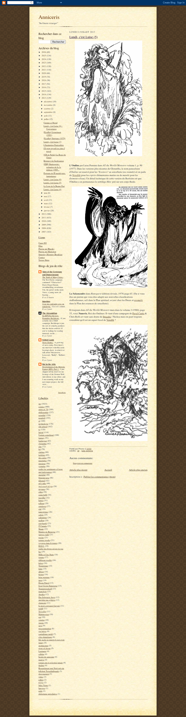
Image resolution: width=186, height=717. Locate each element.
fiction (41, 574)
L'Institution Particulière (54, 145)
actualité (42, 415)
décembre (48, 101)
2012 (44, 214)
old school (43, 426)
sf (39, 420)
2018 (44, 80)
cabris (41, 514)
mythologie (43, 423)
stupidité (42, 474)
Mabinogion (44, 614)
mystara (42, 489)
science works (44, 540)
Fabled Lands (48, 339)
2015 (44, 91)
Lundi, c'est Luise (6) (52, 179)
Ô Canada (43, 526)
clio (40, 446)
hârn (40, 568)
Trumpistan (43, 565)
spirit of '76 (43, 409)
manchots (42, 591)
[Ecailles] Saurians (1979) (54, 138)
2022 (44, 66)
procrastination (45, 628)
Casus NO (43, 243)
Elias (41, 246)
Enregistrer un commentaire (82, 463)
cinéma (42, 452)
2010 (44, 221)
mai (46, 196)
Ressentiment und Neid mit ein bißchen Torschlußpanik (51, 669)
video (41, 676)
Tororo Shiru (44, 260)
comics (41, 406)
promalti (138, 300)
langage (42, 688)
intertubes (43, 460)
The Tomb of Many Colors (52, 277)
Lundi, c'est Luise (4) (52, 189)
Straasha (107, 316)
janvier (47, 210)
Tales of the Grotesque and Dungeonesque (52, 273)
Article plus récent (78, 469)
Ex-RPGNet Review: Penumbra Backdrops (50, 317)
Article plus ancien (138, 469)
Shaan (41, 529)
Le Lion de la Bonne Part (54, 186)
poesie (41, 537)
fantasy (42, 438)
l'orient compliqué (46, 435)
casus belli (43, 494)
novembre (48, 105)
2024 (44, 59)
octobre (47, 108)
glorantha (42, 443)
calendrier (43, 517)
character (42, 602)
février (47, 206)
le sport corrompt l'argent (49, 605)
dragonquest (44, 673)
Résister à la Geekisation (54, 160)
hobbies (42, 455)
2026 (44, 52)
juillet (46, 119)
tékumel (42, 480)
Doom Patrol (44, 582)
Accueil (108, 469)
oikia (41, 491)
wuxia (41, 622)
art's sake (42, 483)
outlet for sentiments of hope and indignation (51, 470)
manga (41, 659)
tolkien (41, 503)
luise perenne (44, 577)
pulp (40, 691)
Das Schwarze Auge (47, 597)
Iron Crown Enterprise (48, 585)
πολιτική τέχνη (46, 486)
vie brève (42, 631)
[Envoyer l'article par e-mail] (93, 449)
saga (40, 625)
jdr (40, 403)
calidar (41, 654)
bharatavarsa (44, 477)
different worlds (45, 560)
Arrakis (42, 594)
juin (46, 192)
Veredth (110, 320)
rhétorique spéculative (48, 693)
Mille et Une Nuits (46, 554)
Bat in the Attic (49, 364)
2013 (44, 97)
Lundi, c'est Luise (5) (52, 182)
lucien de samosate (46, 656)
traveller (42, 497)
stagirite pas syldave (47, 600)
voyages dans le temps (48, 543)
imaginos (46, 301)
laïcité (41, 432)
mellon (41, 520)
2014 (44, 94)
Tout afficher (62, 392)
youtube (42, 466)
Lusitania (42, 651)
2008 (44, 228)
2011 (44, 217)
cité (40, 509)
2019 (44, 76)
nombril (42, 418)
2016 (44, 87)
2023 (44, 62)
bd (40, 449)
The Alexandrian (49, 313)
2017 (44, 83)
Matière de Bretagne (47, 531)
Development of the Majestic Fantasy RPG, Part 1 (53, 368)
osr (40, 617)
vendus (42, 620)
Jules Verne (43, 685)
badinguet (43, 440)
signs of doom (44, 648)
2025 (44, 55)
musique (42, 463)
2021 (44, 69)
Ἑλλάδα (42, 611)
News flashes (47, 342)
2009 (44, 224)
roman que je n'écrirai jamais (51, 662)
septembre (48, 112)
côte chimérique (45, 637)
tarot (40, 580)
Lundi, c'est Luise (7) (52, 141)
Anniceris (49, 16)
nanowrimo (43, 511)
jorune (41, 557)
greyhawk (43, 523)
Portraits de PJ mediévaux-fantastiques (55, 174)
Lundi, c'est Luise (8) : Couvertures (53, 127)
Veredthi (76, 175)
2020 (44, 73)
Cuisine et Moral (50, 122)
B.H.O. (41, 546)
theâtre (41, 665)
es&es (41, 679)
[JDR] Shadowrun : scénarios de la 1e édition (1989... (52, 167)
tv (39, 429)
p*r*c (41, 682)
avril (46, 200)
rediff (41, 608)
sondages (42, 506)
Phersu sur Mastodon (47, 251)
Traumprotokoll (45, 588)
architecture (43, 645)
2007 (44, 231)
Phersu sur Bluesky (46, 248)
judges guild (44, 534)
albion (41, 571)
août (46, 115)
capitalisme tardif (46, 634)
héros (41, 563)
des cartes (42, 457)
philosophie (43, 412)
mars (46, 203)
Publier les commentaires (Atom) (100, 476)
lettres (41, 500)
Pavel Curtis (138, 313)
